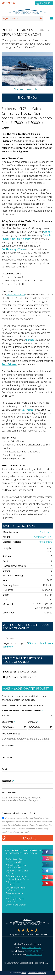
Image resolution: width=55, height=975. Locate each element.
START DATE (8, 721)
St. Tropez (27, 409)
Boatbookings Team (13, 249)
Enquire (45, 3)
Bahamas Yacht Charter (15, 894)
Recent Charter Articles (15, 883)
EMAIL (5, 769)
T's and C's (38, 962)
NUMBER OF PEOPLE (11, 733)
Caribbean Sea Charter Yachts (15, 860)
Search (41, 18)
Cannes (47, 231)
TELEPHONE (8, 781)
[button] (5, 68)
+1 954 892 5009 (34, 954)
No (34, 813)
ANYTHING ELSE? (9, 792)
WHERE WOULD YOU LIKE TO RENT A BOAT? (22, 710)
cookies (24, 973)
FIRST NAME (8, 745)
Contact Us (8, 2)
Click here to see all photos (27, 89)
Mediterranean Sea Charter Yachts (17, 866)
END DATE (33, 721)
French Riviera (44, 541)
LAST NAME (8, 757)
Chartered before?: (11, 813)
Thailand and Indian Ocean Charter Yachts (18, 877)
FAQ (46, 962)
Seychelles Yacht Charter (16, 900)
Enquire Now (27, 97)
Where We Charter (17, 904)
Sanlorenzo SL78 (15, 294)
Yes (26, 813)
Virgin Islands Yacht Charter (17, 889)
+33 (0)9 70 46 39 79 (34, 951)
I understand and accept (37, 973)
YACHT (5, 705)
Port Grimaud (9, 364)
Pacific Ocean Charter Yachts (18, 872)
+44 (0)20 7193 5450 (31, 947)
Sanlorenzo (46, 532)
